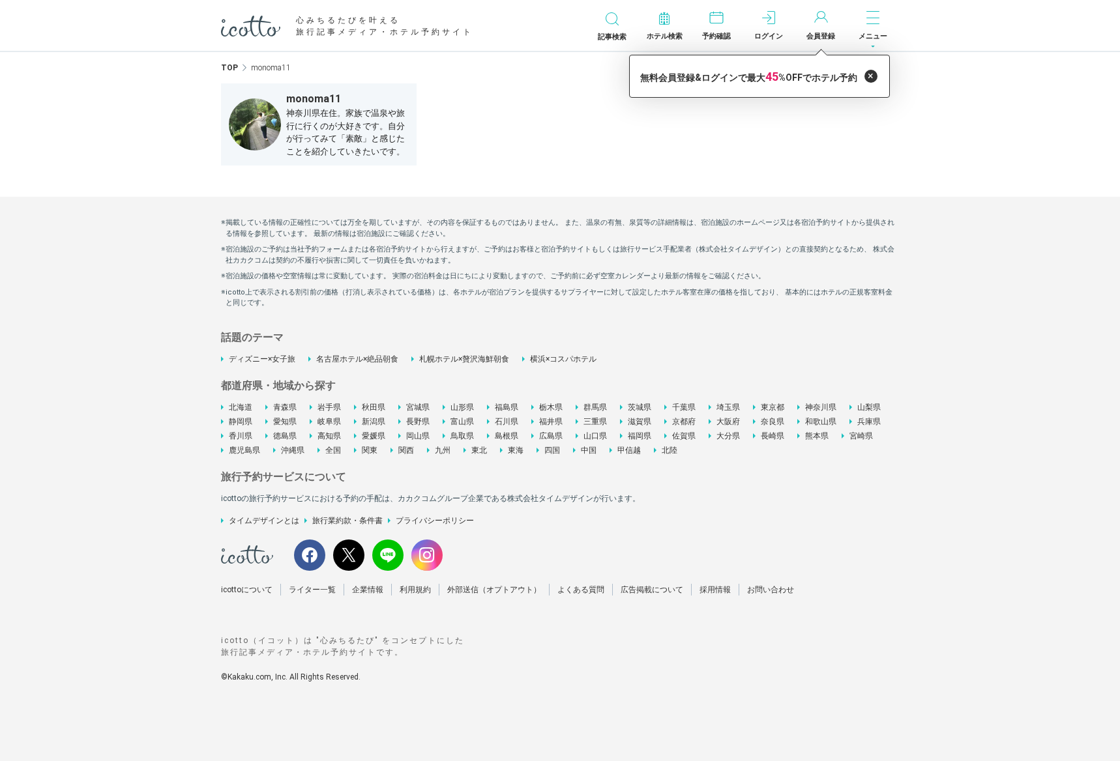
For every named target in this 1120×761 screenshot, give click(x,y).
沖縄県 (292, 450)
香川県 (240, 435)
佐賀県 (684, 435)
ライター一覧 (312, 589)
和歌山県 (820, 421)
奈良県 (772, 421)
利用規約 (415, 589)
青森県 (285, 407)
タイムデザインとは (264, 520)
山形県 (462, 407)
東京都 (772, 407)
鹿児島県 (244, 450)
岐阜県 (329, 421)
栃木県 (551, 407)
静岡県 (240, 421)
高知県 (329, 435)
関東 (369, 450)
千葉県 (684, 407)
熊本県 (817, 435)
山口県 (595, 435)
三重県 (595, 421)
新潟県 (373, 421)
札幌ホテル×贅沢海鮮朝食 (464, 359)
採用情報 (715, 589)
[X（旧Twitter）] (348, 555)
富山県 (462, 421)
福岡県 (639, 435)
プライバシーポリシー (435, 520)
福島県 (506, 407)
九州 (442, 450)
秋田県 (373, 407)
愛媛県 (373, 435)
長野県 (418, 421)
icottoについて (247, 589)
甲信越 (629, 450)
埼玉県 (728, 407)
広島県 (551, 435)
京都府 (684, 421)
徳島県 (285, 435)
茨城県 (639, 407)
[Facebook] (309, 555)
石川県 (506, 421)
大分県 (728, 435)
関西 (406, 450)
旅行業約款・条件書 (347, 520)
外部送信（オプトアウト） (494, 589)
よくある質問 (580, 589)
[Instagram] (427, 555)
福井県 (551, 421)
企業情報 (367, 589)
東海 (515, 450)
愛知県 (285, 421)
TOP (229, 67)
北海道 (240, 407)
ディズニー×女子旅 (262, 359)
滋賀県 (639, 421)
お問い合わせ (770, 589)
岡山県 (418, 435)
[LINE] (388, 555)
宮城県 (418, 407)
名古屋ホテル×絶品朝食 (357, 359)
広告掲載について (652, 589)
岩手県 (329, 407)
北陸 (669, 450)
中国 (589, 450)
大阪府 (728, 421)
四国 (552, 450)
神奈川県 (820, 407)
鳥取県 (462, 435)
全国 (333, 450)
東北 (479, 450)
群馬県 (595, 407)
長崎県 (772, 435)
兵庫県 (869, 421)
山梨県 (869, 407)
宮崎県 (861, 435)
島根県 (506, 435)
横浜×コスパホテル (563, 359)
